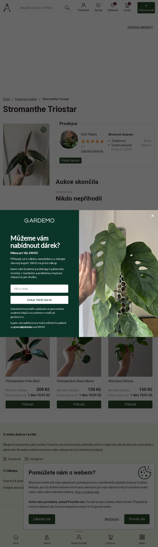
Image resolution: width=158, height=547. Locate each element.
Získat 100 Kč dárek (39, 300)
